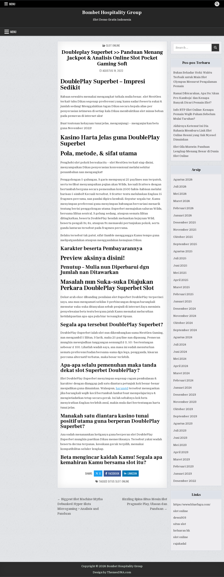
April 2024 (180, 366)
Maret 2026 (181, 201)
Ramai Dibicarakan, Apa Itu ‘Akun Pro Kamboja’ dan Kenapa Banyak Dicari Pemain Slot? (196, 98)
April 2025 (180, 280)
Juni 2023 (180, 437)
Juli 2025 (179, 258)
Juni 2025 (180, 265)
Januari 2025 (182, 301)
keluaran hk (181, 530)
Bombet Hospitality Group (112, 12)
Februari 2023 (183, 466)
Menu (12, 4)
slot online (180, 511)
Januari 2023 (182, 473)
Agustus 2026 (182, 179)
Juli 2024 (179, 344)
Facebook (113, 473)
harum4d (122, 388)
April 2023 (180, 452)
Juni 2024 (180, 351)
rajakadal (179, 543)
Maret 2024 (181, 373)
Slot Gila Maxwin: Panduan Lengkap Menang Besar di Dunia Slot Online (196, 151)
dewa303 (179, 517)
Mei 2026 (180, 193)
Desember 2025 (184, 222)
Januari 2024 (182, 387)
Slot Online (113, 45)
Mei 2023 (180, 445)
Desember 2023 (184, 394)
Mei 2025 (180, 272)
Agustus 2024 (182, 337)
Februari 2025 (183, 294)
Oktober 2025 (183, 237)
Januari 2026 (182, 215)
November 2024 (184, 315)
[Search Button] (217, 4)
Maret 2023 (181, 459)
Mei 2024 (179, 358)
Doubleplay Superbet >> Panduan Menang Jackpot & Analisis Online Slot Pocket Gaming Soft (112, 58)
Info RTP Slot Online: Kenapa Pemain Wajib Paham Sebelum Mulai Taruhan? (194, 114)
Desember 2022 (184, 480)
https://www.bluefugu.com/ (191, 504)
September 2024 (185, 330)
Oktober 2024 (183, 322)
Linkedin (132, 473)
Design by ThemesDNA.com (112, 572)
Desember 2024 (184, 308)
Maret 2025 (181, 287)
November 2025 (184, 229)
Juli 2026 (179, 186)
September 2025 (185, 244)
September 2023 (185, 416)
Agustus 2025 (182, 251)
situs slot (179, 524)
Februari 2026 (183, 208)
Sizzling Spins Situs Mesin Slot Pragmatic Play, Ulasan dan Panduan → (144, 504)
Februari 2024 (183, 380)
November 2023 (184, 401)
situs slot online (118, 481)
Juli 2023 (179, 430)
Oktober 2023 (183, 409)
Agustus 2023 (182, 423)
